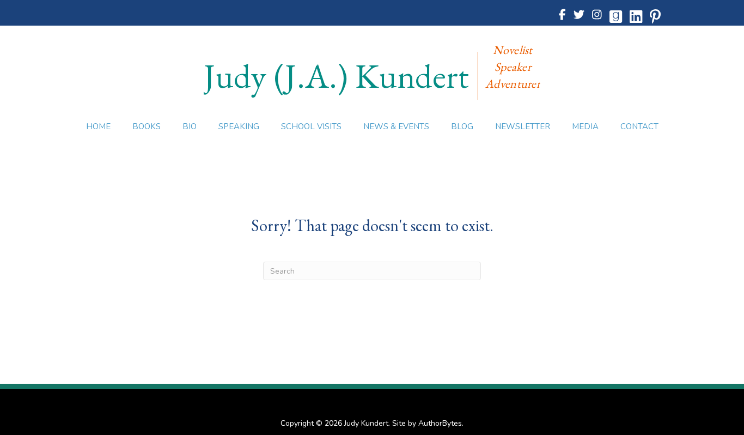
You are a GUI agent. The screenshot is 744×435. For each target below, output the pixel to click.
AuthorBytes (440, 423)
